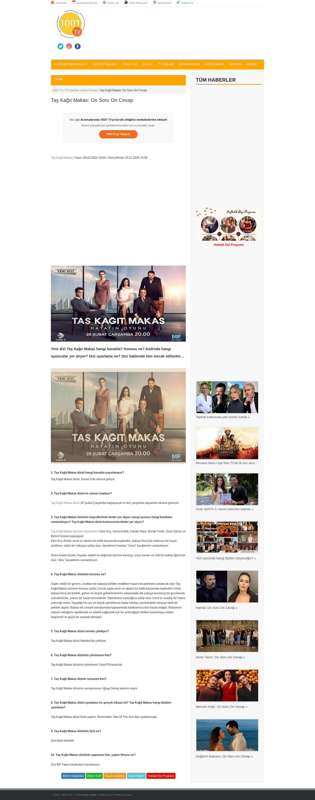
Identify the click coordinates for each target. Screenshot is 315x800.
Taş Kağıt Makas (61, 157)
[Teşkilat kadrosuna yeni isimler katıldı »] (228, 397)
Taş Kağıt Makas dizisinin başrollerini (75, 531)
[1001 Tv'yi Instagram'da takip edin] (69, 46)
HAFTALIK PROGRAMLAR (70, 64)
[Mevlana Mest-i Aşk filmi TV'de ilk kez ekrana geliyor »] (228, 443)
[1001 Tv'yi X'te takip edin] (60, 46)
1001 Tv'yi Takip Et (118, 134)
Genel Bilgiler (136, 775)
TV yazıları (72, 90)
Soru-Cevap (89, 90)
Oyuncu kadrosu (115, 775)
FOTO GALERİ (214, 64)
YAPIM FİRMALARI (138, 3)
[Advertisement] (175, 32)
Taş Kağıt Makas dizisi (65, 502)
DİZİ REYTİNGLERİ (105, 64)
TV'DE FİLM (129, 64)
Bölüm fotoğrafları (73, 775)
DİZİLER (252, 64)
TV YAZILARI (166, 64)
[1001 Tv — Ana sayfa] (70, 24)
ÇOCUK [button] (147, 64)
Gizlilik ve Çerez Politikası (111, 795)
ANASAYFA (61, 3)
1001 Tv (57, 90)
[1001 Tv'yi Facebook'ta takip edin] (78, 46)
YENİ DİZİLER (164, 3)
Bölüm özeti (94, 775)
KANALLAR (113, 3)
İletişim (128, 795)
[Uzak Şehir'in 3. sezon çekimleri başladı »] (228, 489)
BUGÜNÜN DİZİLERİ (87, 3)
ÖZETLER (235, 64)
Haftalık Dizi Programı (161, 775)
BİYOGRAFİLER (189, 64)
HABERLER (187, 3)
